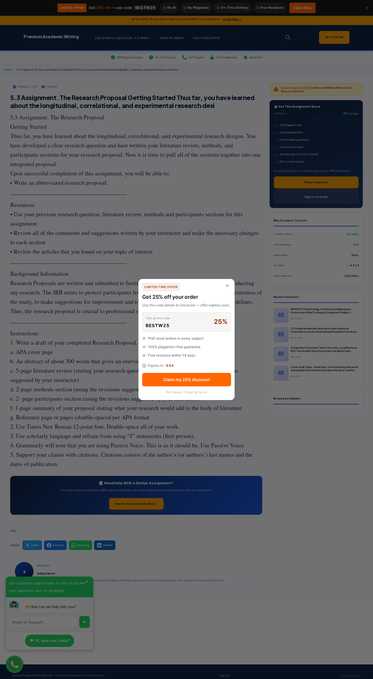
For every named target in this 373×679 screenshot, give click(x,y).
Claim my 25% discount (186, 379)
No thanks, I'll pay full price (186, 392)
